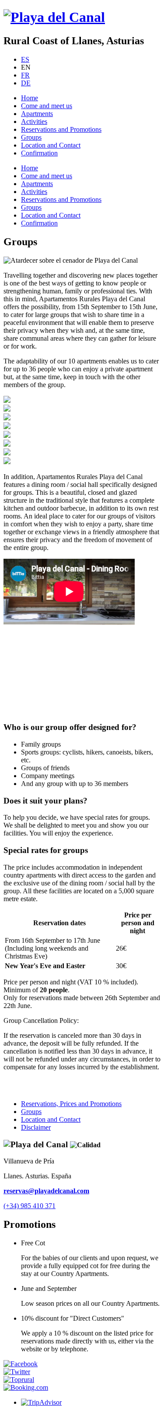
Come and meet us (46, 105)
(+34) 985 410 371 (29, 1205)
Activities (34, 121)
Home (29, 98)
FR (25, 75)
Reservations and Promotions (61, 129)
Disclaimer (36, 1127)
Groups (31, 137)
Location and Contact (50, 145)
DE (26, 83)
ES (25, 59)
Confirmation (39, 153)
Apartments (37, 113)
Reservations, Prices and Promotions (71, 1103)
